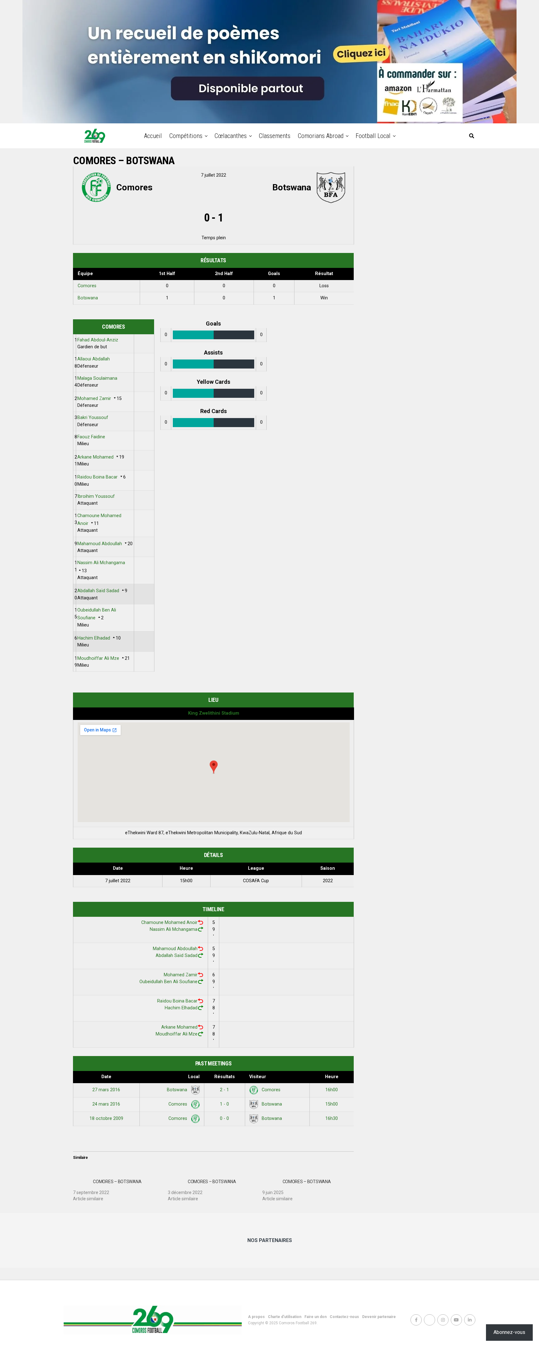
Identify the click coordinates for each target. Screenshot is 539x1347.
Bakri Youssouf (92, 417)
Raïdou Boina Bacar (97, 477)
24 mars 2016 (106, 1104)
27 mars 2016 (106, 1089)
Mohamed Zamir (94, 398)
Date (106, 1076)
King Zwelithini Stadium (213, 713)
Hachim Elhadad (93, 638)
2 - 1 (224, 1089)
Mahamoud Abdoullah (99, 543)
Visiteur (257, 1076)
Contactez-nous (344, 1317)
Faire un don (315, 1317)
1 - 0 (224, 1104)
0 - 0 (224, 1118)
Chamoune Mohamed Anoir (169, 922)
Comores (87, 285)
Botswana (88, 298)
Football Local (373, 136)
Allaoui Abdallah (93, 359)
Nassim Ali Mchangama (101, 562)
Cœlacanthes (231, 136)
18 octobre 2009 (106, 1118)
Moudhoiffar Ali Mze (98, 658)
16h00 (331, 1089)
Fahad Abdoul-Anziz (97, 340)
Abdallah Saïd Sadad (98, 590)
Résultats (224, 1076)
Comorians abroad (320, 136)
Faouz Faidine (91, 437)
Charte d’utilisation (284, 1317)
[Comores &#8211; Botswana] (120, 1188)
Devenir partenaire (379, 1317)
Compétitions (185, 136)
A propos (256, 1317)
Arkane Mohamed (95, 457)
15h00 (331, 1104)
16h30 (331, 1118)
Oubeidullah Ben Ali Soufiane (168, 981)
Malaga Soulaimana (97, 378)
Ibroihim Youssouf (96, 496)
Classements (274, 136)
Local (194, 1076)
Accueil (153, 136)
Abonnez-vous (509, 1332)
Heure (331, 1076)
